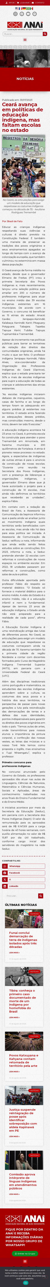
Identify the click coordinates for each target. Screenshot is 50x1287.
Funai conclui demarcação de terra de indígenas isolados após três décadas (23, 940)
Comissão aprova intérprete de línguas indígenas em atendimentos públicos (23, 1181)
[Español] (31, 8)
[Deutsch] (24, 8)
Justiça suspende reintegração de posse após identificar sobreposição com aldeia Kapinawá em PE (23, 1120)
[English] (17, 8)
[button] (25, 39)
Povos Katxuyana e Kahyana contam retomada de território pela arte (23, 1061)
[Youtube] (28, 14)
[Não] (45, 1277)
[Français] (20, 8)
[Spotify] (34, 14)
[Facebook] (22, 14)
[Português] (28, 8)
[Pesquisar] (45, 34)
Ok (25, 1283)
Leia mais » (14, 953)
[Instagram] (15, 14)
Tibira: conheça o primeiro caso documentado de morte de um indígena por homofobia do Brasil (22, 1001)
